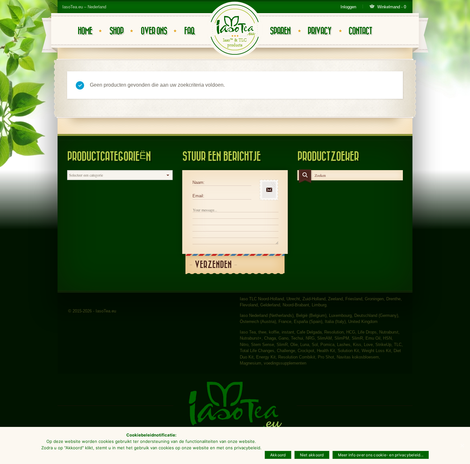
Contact (360, 31)
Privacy (319, 31)
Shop (116, 31)
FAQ (189, 31)
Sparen (280, 31)
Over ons (154, 31)
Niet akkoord (312, 454)
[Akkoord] (462, 445)
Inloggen (348, 6)
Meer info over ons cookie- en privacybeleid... (381, 454)
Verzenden (213, 265)
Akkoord (278, 454)
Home (85, 31)
